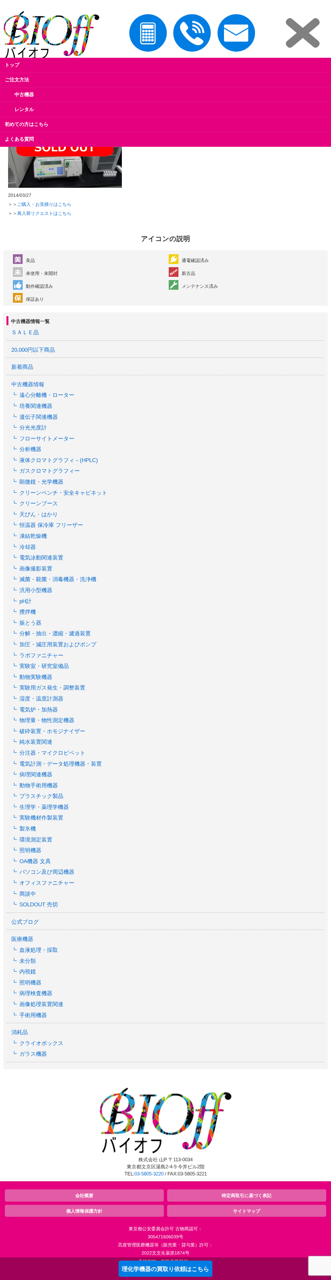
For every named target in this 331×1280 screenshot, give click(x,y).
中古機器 (24, 94)
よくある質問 (19, 139)
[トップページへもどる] (50, 36)
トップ (12, 64)
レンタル (24, 109)
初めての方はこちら (26, 124)
